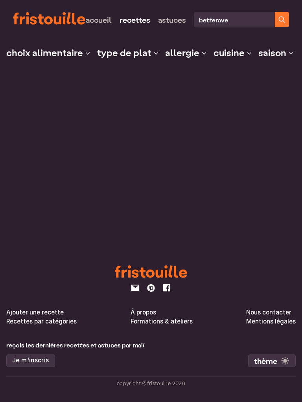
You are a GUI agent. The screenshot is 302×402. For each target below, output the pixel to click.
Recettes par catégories (41, 321)
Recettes (135, 19)
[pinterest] (151, 287)
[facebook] (166, 287)
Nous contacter (268, 312)
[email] (135, 287)
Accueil (99, 19)
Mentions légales (271, 321)
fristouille (49, 18)
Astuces (172, 19)
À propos (143, 312)
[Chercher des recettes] (282, 19)
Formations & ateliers (162, 321)
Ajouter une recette (35, 312)
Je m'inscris (30, 360)
